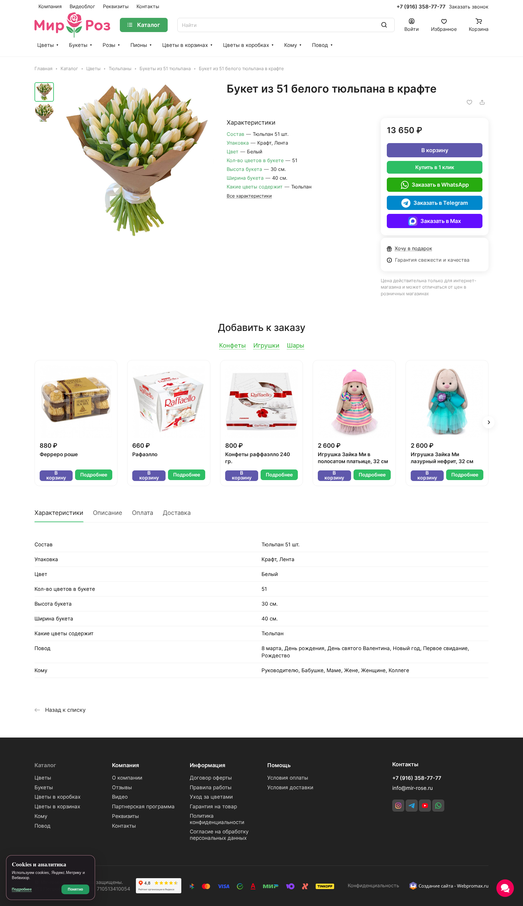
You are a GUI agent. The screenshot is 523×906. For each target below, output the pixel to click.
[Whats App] (438, 806)
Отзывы (122, 787)
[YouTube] (425, 806)
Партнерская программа (143, 806)
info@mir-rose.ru (412, 788)
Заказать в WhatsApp (440, 185)
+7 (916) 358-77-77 (421, 7)
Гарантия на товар (213, 806)
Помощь (279, 765)
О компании (127, 778)
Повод (320, 45)
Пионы (138, 45)
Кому (290, 45)
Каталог (45, 765)
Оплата (142, 512)
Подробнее (93, 475)
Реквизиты (125, 816)
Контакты (124, 826)
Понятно (75, 889)
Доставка (177, 512)
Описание (107, 512)
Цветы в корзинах (185, 45)
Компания (125, 765)
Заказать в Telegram (440, 203)
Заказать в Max (440, 221)
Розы (109, 45)
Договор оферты (211, 778)
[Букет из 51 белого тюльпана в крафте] (136, 160)
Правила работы (211, 787)
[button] (488, 422)
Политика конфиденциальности (217, 819)
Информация (207, 765)
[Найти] (384, 25)
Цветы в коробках (246, 45)
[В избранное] (469, 102)
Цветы (45, 45)
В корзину (434, 150)
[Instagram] (398, 806)
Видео (120, 797)
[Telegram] (412, 806)
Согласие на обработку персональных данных (219, 835)
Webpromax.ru (472, 886)
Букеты (78, 45)
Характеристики (59, 512)
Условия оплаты (287, 778)
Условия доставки (290, 787)
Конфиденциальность (373, 885)
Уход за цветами (211, 797)
